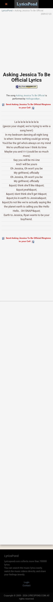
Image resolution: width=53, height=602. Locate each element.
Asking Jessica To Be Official (30, 95)
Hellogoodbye (33, 98)
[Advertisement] (26, 42)
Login (26, 582)
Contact (26, 585)
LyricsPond (7, 10)
